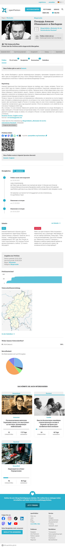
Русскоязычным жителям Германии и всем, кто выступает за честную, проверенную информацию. (16, 423)
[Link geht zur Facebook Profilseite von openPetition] (3, 518)
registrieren (42, 2)
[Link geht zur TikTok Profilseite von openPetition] (15, 518)
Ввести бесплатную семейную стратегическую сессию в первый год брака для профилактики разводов (49, 423)
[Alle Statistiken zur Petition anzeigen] (17, 330)
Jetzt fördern (32, 505)
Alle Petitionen (34, 534)
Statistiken (45, 60)
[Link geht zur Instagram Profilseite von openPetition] (9, 518)
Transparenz (52, 532)
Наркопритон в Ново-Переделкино (16, 470)
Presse (32, 522)
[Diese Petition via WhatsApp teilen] (15, 135)
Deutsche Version (7, 115)
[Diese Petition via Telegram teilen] (17, 135)
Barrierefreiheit (53, 540)
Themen (32, 538)
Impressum (52, 538)
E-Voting (51, 524)
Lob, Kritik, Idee (35, 524)
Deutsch (23, 68)
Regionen (33, 540)
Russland (49, 393)
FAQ (50, 516)
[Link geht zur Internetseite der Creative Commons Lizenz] (3, 545)
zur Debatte (55, 223)
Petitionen (47, 9)
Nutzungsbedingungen (55, 534)
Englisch (11, 158)
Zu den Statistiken (7, 334)
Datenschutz (52, 536)
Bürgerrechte (38, 18)
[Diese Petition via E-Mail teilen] (20, 135)
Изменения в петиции (17, 200)
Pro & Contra (13, 59)
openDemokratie (53, 520)
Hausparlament (53, 522)
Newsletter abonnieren (12, 532)
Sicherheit (16, 417)
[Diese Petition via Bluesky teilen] (6, 135)
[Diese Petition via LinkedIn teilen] (12, 135)
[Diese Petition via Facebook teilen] (3, 135)
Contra (37, 228)
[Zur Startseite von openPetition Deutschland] (11, 10)
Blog (31, 520)
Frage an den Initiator (9, 125)
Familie (49, 417)
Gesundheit (16, 466)
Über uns (33, 516)
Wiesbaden (9, 18)
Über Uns (45, 13)
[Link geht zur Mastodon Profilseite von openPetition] (3, 523)
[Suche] (62, 9)
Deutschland (16, 393)
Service (56, 9)
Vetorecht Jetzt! (53, 526)
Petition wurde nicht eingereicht (20, 178)
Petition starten (33, 9)
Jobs (31, 518)
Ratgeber (33, 532)
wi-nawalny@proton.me (14, 117)
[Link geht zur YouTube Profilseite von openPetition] (15, 523)
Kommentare (35, 59)
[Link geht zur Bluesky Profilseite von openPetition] (9, 523)
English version (18, 115)
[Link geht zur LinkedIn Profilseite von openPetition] (22, 518)
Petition (4, 60)
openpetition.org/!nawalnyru (36, 135)
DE (60, 2)
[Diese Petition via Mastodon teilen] (9, 135)
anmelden (52, 2)
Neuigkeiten (24, 59)
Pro (4, 228)
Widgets (51, 518)
